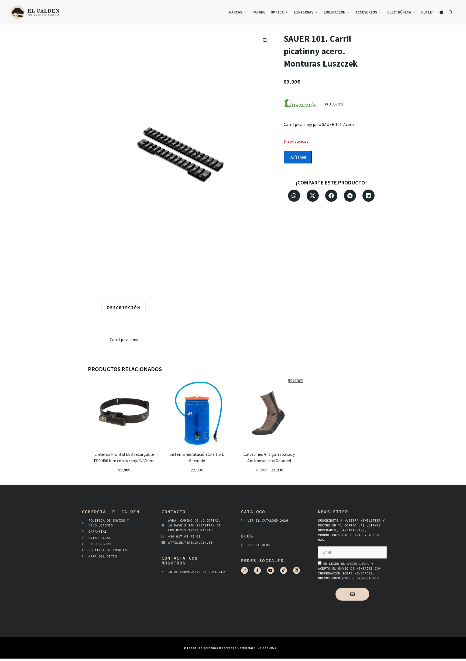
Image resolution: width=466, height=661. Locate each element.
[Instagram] (244, 570)
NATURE (258, 12)
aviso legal (359, 563)
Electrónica (399, 12)
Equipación (334, 12)
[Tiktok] (283, 570)
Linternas (303, 12)
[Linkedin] (296, 570)
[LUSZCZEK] (302, 104)
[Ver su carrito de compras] (441, 12)
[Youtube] (270, 570)
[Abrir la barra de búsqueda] (450, 12)
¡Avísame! (297, 157)
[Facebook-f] (257, 570)
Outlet (427, 12)
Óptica (277, 12)
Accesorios (366, 12)
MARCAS (235, 12)
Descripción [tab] (123, 307)
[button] (265, 40)
